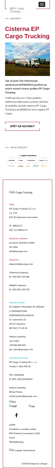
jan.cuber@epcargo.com (21, 349)
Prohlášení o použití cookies (22, 429)
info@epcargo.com (18, 251)
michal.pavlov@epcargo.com (23, 396)
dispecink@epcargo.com (21, 264)
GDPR (12, 425)
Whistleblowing (16, 442)
